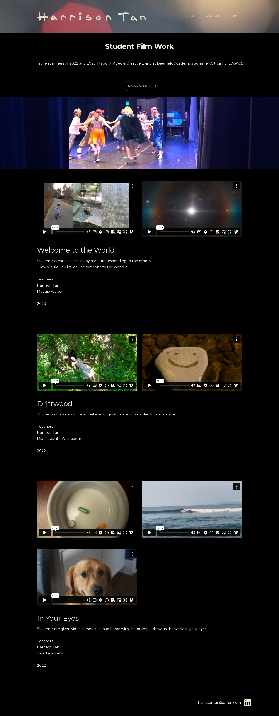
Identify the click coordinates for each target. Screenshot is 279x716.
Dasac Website (139, 85)
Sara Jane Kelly (50, 653)
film (190, 16)
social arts (213, 16)
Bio (235, 16)
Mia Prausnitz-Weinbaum (59, 439)
